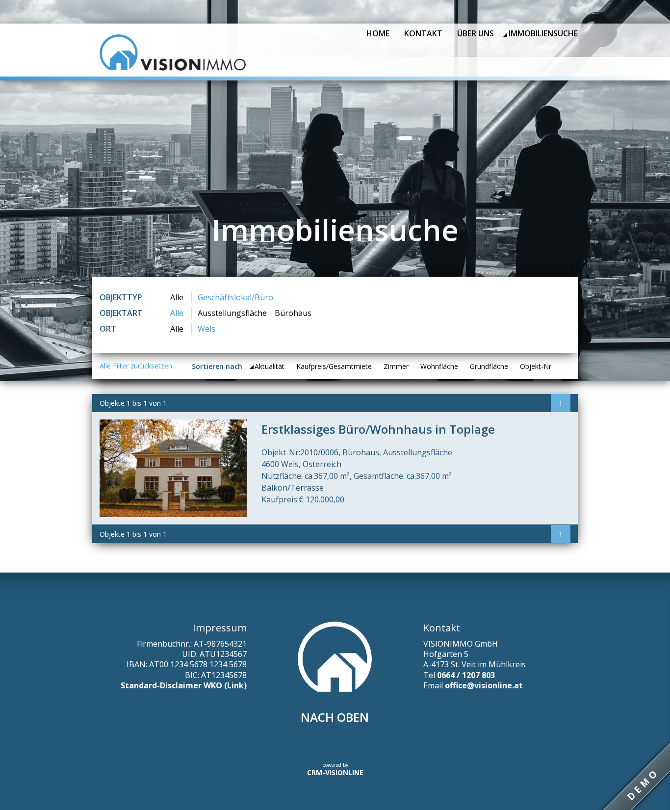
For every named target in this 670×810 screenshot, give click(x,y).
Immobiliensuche (543, 33)
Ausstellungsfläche (232, 313)
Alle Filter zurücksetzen (136, 365)
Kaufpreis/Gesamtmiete (334, 366)
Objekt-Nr (535, 366)
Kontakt (423, 33)
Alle (176, 297)
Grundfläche (489, 366)
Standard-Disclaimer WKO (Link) (184, 685)
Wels (206, 328)
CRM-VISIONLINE (335, 772)
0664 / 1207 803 (466, 675)
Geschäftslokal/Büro (235, 297)
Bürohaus (293, 313)
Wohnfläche (439, 366)
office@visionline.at (484, 685)
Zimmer (396, 366)
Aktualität (269, 366)
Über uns (475, 33)
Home (377, 33)
